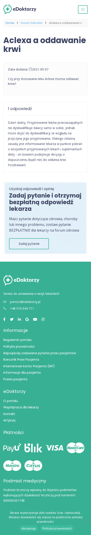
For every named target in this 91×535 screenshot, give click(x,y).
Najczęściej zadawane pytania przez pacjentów (39, 353)
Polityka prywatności (19, 346)
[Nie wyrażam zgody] (85, 521)
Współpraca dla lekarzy (21, 407)
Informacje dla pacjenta (22, 372)
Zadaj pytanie (29, 244)
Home (10, 23)
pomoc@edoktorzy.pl (25, 302)
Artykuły (9, 420)
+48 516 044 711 (22, 308)
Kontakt (9, 414)
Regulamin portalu (17, 340)
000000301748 (14, 500)
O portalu (10, 401)
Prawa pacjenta (15, 379)
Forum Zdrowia (31, 23)
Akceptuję (28, 528)
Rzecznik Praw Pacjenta (21, 359)
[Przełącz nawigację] (83, 9)
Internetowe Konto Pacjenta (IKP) (29, 366)
